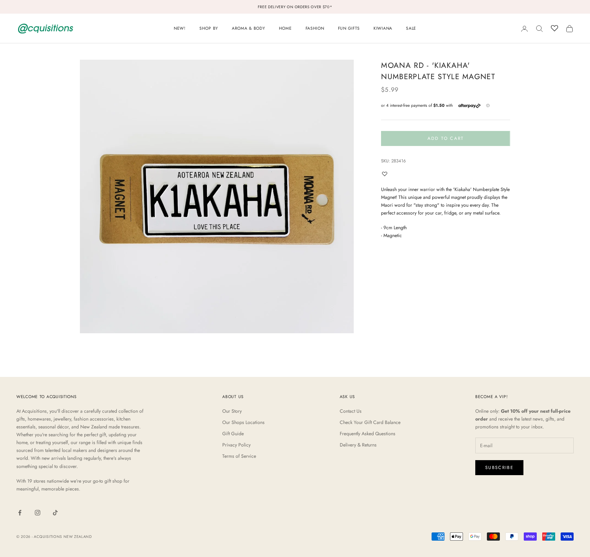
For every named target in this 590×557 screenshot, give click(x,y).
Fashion (315, 28)
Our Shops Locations (243, 422)
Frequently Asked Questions (367, 433)
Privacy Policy (236, 444)
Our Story (232, 411)
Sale (411, 28)
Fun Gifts (349, 28)
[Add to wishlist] (386, 173)
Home (285, 28)
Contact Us (351, 411)
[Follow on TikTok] (55, 512)
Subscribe (499, 467)
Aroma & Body (248, 28)
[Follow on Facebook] (19, 512)
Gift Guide (233, 433)
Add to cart (445, 138)
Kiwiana (383, 28)
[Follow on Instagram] (37, 512)
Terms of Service (239, 456)
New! (180, 28)
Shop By (208, 28)
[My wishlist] (554, 28)
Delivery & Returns (358, 444)
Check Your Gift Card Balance (370, 422)
